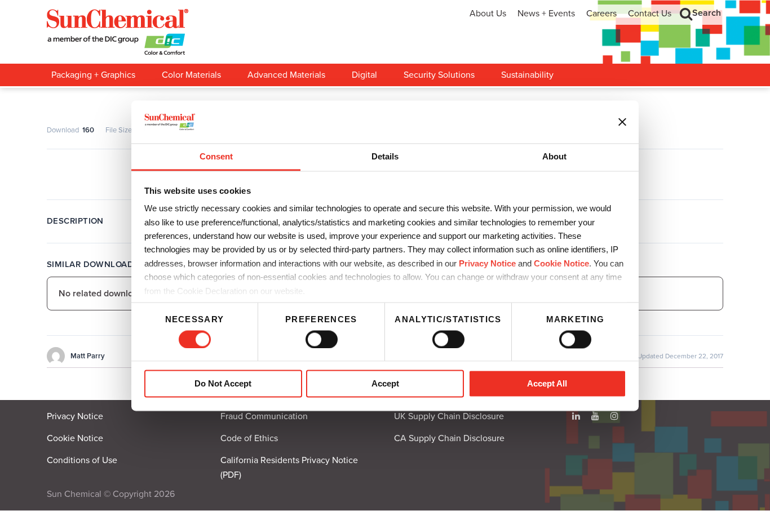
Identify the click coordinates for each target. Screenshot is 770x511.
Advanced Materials (286, 75)
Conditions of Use (82, 460)
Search (706, 13)
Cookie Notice (75, 438)
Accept (385, 384)
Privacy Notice (487, 263)
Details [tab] (385, 157)
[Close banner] (622, 122)
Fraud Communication (264, 416)
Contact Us (649, 13)
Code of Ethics (249, 438)
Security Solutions (439, 75)
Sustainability (527, 75)
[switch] (322, 339)
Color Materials (191, 75)
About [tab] (554, 157)
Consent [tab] (216, 157)
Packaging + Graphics (93, 75)
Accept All (547, 384)
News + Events (546, 13)
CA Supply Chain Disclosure (449, 438)
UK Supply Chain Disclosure (449, 416)
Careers (601, 13)
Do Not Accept (222, 384)
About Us (488, 13)
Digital (364, 75)
